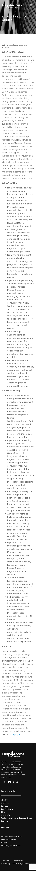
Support (4, 842)
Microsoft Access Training (11, 836)
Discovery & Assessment (11, 845)
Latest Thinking (7, 809)
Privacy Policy (18, 861)
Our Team (5, 803)
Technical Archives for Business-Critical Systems (16, 819)
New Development (8, 839)
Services (4, 806)
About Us (4, 800)
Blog (3, 812)
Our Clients (5, 815)
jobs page (15, 734)
